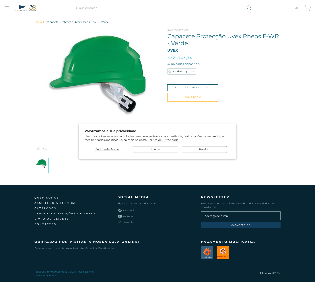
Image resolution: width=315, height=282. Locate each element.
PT (288, 8)
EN (296, 8)
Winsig (53, 275)
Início (38, 22)
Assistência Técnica (55, 202)
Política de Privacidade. (163, 140)
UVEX (172, 50)
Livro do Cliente (51, 218)
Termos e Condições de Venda (65, 213)
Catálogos (45, 208)
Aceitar (155, 149)
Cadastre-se (240, 225)
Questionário (106, 248)
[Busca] (249, 8)
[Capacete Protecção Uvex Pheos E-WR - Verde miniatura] (41, 165)
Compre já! (192, 97)
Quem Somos (46, 197)
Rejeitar (204, 149)
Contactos (45, 224)
